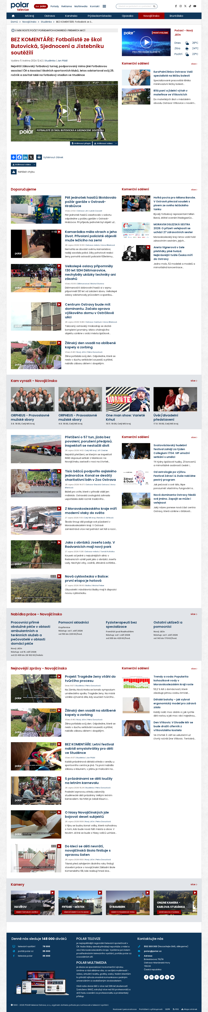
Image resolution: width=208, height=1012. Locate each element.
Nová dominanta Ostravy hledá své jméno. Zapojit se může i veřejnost (175, 499)
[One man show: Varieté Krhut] (128, 399)
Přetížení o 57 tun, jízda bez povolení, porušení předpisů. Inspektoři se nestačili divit (88, 441)
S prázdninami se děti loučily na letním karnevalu (88, 780)
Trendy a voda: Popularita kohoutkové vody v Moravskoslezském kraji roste (173, 680)
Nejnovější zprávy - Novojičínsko (39, 668)
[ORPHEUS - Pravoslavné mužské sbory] (33, 399)
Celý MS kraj (90, 450)
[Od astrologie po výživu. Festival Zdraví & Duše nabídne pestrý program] (136, 478)
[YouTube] (194, 6)
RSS (177, 1009)
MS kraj (29, 16)
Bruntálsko (176, 16)
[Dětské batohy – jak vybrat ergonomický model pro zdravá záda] (136, 705)
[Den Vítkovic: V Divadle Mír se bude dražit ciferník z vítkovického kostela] (136, 728)
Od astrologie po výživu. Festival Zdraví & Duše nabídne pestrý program (174, 476)
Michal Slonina (97, 283)
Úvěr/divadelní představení (166, 417)
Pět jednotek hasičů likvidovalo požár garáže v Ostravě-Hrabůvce (90, 201)
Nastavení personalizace (124, 1009)
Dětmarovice (83, 283)
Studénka (46, 21)
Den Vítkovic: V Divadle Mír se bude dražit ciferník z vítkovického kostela (173, 726)
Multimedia (80, 6)
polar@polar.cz (153, 951)
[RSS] (167, 977)
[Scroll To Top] (202, 1008)
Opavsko (127, 16)
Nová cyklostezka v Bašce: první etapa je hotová (87, 578)
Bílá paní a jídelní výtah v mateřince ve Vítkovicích (171, 92)
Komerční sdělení (135, 63)
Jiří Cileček (103, 450)
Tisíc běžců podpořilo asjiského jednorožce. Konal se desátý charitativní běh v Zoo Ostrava (91, 475)
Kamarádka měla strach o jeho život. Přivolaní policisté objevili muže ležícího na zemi (91, 236)
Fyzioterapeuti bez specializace (121, 624)
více (193, 380)
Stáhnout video (104, 143)
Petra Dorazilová (94, 352)
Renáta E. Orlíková (105, 517)
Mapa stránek (190, 1009)
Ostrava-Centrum (93, 322)
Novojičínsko (151, 16)
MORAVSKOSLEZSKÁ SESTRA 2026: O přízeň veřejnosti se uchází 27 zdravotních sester (173, 228)
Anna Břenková (108, 245)
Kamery (17, 884)
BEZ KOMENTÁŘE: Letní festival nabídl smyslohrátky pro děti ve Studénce (89, 748)
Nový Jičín (81, 352)
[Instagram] (180, 6)
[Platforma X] (185, 6)
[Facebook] (176, 6)
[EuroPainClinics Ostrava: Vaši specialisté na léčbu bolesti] (136, 77)
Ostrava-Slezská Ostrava (97, 484)
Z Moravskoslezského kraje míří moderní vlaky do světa (91, 510)
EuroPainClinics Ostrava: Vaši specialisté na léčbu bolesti (173, 74)
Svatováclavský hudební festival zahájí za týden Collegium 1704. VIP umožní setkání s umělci (172, 451)
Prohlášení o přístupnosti (150, 1009)
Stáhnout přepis (82, 143)
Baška (88, 585)
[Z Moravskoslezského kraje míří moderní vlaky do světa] (36, 520)
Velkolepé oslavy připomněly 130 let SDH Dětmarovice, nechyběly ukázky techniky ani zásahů (90, 272)
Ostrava (49, 16)
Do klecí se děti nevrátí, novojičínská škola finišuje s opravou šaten (88, 850)
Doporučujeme (23, 189)
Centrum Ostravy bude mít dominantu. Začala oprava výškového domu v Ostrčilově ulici (89, 310)
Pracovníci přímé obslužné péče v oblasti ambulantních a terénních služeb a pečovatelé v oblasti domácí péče (30, 633)
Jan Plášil (62, 60)
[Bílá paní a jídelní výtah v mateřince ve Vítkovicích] (136, 96)
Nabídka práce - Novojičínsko (36, 614)
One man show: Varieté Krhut (125, 417)
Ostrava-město (92, 245)
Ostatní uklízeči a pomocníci (168, 624)
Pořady (55, 6)
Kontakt (94, 6)
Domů (14, 21)
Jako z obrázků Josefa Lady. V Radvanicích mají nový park (90, 544)
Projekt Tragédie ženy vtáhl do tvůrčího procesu (90, 678)
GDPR (167, 1009)
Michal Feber (98, 585)
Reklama (66, 6)
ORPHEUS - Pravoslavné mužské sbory (30, 417)
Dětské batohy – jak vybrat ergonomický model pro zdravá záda (175, 703)
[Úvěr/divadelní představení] (175, 399)
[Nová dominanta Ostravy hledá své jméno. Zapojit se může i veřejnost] (136, 501)
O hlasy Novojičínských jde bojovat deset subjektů (87, 814)
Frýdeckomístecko (99, 16)
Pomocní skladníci (73, 622)
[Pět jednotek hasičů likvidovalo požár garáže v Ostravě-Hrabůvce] (36, 209)
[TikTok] (190, 6)
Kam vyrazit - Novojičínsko (34, 380)
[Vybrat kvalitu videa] (116, 143)
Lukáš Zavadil (95, 211)
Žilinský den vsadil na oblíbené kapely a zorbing (90, 345)
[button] (104, 6)
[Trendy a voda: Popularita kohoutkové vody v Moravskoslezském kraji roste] (136, 682)
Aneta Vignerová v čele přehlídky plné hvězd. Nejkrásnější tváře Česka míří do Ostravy (173, 253)
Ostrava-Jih (82, 211)
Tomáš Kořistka (107, 551)
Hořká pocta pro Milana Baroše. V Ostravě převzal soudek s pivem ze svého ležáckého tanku (175, 203)
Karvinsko (71, 16)
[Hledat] (154, 6)
